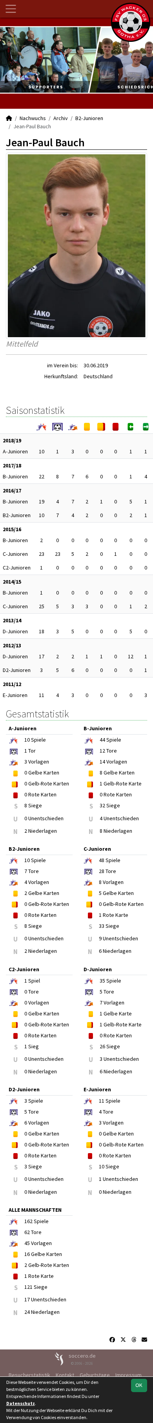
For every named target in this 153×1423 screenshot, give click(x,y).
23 (41, 553)
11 (41, 695)
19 (41, 501)
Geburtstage (95, 1374)
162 (28, 1221)
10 (41, 451)
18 (41, 631)
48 (101, 860)
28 (101, 871)
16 (27, 1254)
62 (27, 1232)
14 (102, 761)
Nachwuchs (33, 118)
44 (102, 739)
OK (138, 1385)
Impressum (128, 1374)
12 (130, 656)
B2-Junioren (89, 118)
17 (41, 656)
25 (41, 606)
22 (41, 476)
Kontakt (65, 1374)
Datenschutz (20, 1403)
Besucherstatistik (29, 1374)
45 (27, 1243)
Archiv (60, 118)
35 (102, 980)
